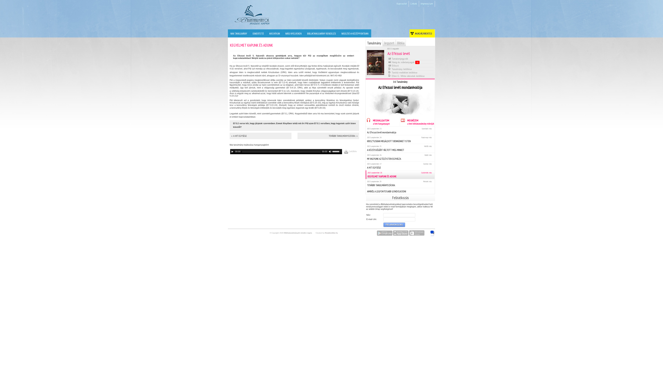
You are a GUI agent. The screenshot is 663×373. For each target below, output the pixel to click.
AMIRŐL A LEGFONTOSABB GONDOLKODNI (386, 191)
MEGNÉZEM (420, 122)
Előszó (395, 65)
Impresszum (427, 3)
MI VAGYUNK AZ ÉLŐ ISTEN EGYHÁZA (399, 157)
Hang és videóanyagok (404, 62)
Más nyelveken (293, 33)
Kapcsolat (402, 3)
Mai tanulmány (238, 33)
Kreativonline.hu (331, 233)
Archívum (274, 33)
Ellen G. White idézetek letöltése (408, 76)
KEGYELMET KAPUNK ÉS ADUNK (400, 174)
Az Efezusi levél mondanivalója (399, 130)
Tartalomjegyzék (399, 59)
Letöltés (352, 151)
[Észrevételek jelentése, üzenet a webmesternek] (432, 234)
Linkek (414, 3)
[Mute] (330, 151)
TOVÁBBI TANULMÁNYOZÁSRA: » (343, 135)
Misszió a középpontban (355, 33)
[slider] (337, 151)
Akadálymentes (423, 33)
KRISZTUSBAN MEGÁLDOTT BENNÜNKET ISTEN (399, 139)
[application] (286, 151)
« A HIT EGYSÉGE (239, 135)
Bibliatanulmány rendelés (321, 33)
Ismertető (258, 33)
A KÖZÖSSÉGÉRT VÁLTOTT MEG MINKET (399, 148)
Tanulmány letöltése (401, 69)
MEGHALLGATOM (381, 122)
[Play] (232, 151)
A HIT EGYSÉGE (399, 165)
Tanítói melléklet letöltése (404, 72)
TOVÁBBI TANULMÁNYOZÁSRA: (399, 183)
